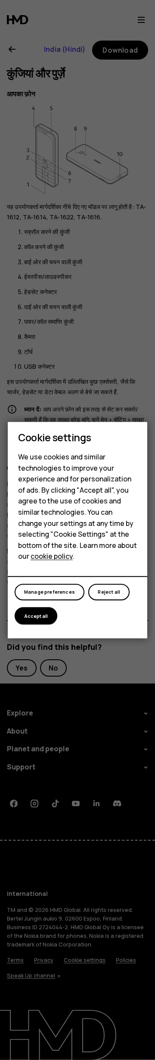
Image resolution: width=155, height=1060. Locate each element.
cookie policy (52, 556)
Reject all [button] (109, 592)
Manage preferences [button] (49, 592)
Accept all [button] (36, 616)
